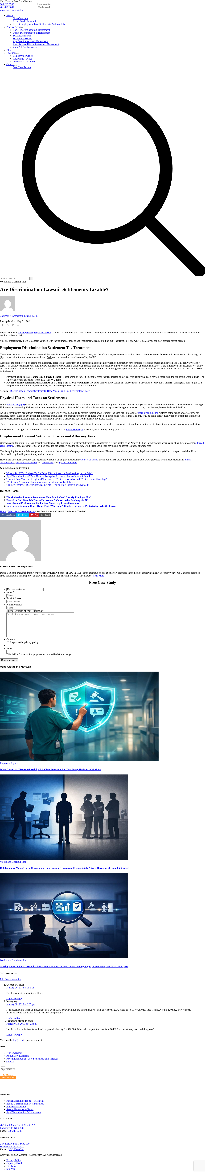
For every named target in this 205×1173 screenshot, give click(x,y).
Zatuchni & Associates (11, 10)
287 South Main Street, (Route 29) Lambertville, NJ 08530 (17, 1126)
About (9, 15)
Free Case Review (22, 67)
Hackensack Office (22, 58)
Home (3, 511)
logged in (18, 1040)
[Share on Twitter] (7, 325)
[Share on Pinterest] (12, 325)
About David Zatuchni (24, 21)
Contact (10, 64)
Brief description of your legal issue (25, 610)
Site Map (11, 1169)
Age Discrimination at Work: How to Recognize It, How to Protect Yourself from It (48, 476)
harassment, (48, 462)
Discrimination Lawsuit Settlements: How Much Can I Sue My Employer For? (50, 391)
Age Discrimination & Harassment (30, 41)
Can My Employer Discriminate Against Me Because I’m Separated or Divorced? (47, 485)
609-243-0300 (15, 1130)
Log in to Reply (14, 998)
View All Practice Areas (25, 47)
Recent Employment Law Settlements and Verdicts (32, 1058)
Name (10, 592)
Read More (98, 575)
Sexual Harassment (22, 38)
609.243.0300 (7, 4)
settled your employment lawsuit (34, 332)
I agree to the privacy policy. (24, 642)
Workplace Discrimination (21, 511)
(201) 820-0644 (16, 1149)
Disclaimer (11, 1166)
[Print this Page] (17, 325)
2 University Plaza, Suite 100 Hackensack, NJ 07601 (14, 1145)
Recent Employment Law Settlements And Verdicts (39, 24)
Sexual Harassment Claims (19, 1109)
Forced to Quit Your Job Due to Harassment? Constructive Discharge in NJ (47, 500)
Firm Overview (20, 18)
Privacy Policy (13, 1160)
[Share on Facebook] (2, 325)
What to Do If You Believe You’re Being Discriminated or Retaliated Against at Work (49, 473)
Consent (10, 639)
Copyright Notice (15, 1163)
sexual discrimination (26, 462)
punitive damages (74, 429)
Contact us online (89, 459)
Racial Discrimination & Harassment (31, 29)
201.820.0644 (7, 7)
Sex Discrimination (22, 35)
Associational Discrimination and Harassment (36, 44)
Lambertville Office (23, 55)
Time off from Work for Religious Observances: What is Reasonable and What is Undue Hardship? (56, 479)
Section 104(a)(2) (16, 404)
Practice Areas (13, 27)
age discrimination (68, 462)
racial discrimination (148, 412)
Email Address (14, 598)
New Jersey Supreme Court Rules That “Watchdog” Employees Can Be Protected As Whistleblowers (61, 506)
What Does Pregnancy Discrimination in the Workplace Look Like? (40, 482)
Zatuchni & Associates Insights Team (18, 315)
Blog (8, 50)
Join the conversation (10, 979)
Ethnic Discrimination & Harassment (31, 32)
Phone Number (14, 604)
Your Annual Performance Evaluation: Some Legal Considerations (42, 503)
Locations (11, 53)
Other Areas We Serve (24, 61)
